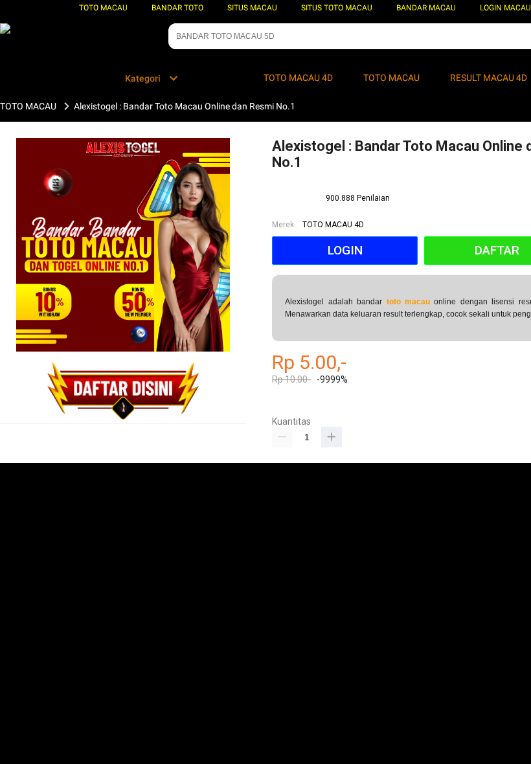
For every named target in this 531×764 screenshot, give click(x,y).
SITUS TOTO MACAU (336, 7)
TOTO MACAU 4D (333, 224)
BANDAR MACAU (426, 7)
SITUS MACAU (252, 7)
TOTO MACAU (103, 7)
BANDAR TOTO (177, 7)
